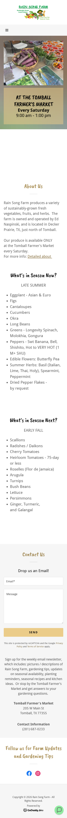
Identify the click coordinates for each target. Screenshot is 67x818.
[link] (33, 12)
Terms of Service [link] (35, 646)
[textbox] (33, 581)
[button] (7, 30)
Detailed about (40, 256)
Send (33, 632)
